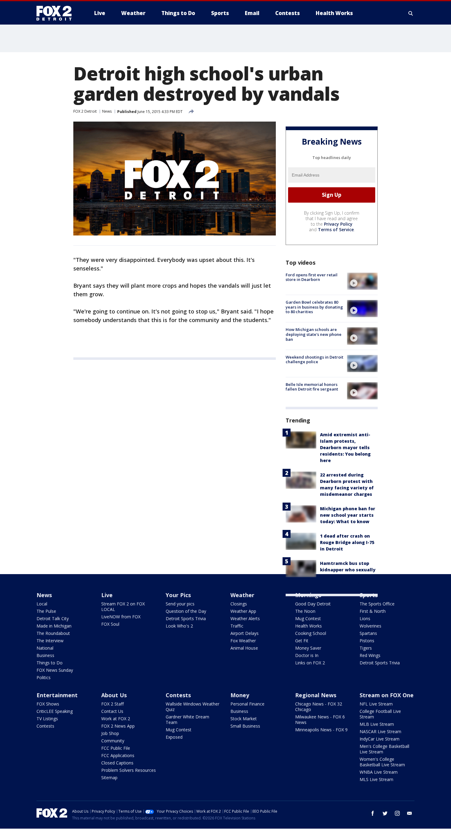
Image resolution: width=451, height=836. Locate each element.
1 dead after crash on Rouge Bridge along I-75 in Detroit (347, 542)
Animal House (244, 648)
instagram (397, 813)
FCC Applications (117, 755)
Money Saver (308, 648)
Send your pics (180, 604)
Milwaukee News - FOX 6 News (320, 719)
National (45, 648)
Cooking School (310, 633)
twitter (385, 813)
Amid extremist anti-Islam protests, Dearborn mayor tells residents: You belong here (345, 447)
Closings (238, 604)
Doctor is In (306, 655)
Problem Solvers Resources (128, 770)
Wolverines (370, 626)
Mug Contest (308, 618)
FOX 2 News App (118, 726)
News (107, 111)
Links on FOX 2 (310, 663)
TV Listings (47, 718)
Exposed (174, 737)
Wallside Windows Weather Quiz (192, 706)
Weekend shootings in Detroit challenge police (314, 359)
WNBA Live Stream (379, 772)
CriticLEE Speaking (55, 711)
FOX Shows (48, 704)
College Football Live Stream (380, 714)
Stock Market (243, 718)
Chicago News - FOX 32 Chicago (318, 706)
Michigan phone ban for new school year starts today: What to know (347, 515)
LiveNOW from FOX (121, 617)
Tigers (366, 648)
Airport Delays (244, 633)
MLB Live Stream (377, 724)
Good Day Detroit (313, 604)
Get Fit (301, 641)
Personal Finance (247, 704)
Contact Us (112, 711)
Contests (45, 726)
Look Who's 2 (179, 626)
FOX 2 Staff (112, 704)
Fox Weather (243, 641)
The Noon (305, 611)
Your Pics (178, 595)
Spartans (368, 633)
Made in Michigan (54, 626)
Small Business (245, 726)
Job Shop (110, 733)
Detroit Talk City (53, 618)
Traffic (236, 626)
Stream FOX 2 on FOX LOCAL (123, 606)
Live (107, 595)
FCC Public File (115, 748)
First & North (373, 611)
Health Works (308, 626)
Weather (242, 595)
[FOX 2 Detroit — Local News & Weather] (57, 13)
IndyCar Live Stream (379, 739)
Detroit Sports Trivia (186, 618)
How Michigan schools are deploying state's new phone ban (313, 334)
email (409, 813)
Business (45, 655)
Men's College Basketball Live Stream (384, 749)
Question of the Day (186, 611)
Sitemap (109, 777)
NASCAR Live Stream (380, 731)
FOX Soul (110, 624)
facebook (373, 813)
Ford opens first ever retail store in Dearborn (311, 277)
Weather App (243, 611)
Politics (44, 677)
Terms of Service (336, 229)
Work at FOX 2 (115, 718)
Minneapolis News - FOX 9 (321, 730)
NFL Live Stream (376, 704)
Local (42, 604)
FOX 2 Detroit (85, 111)
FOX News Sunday (55, 670)
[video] (362, 281)
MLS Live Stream (376, 779)
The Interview (50, 641)
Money (239, 695)
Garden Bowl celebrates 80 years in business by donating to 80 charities (314, 306)
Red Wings (370, 655)
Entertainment (57, 695)
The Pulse (46, 611)
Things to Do (50, 663)
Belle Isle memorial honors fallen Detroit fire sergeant (312, 387)
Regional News (315, 695)
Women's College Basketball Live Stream (382, 762)
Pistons (367, 641)
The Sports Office (377, 604)
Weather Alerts (245, 618)
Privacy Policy (338, 224)
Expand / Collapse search (410, 13)
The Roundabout (53, 633)
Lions (365, 618)
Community (112, 741)
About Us (114, 695)
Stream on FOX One (387, 695)
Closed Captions (117, 763)
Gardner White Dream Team (187, 719)
